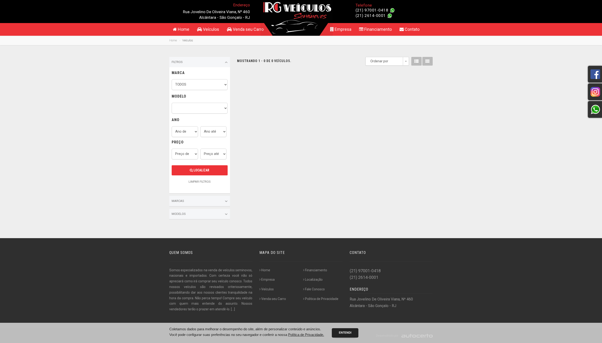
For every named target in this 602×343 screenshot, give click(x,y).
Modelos (179, 214)
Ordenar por (379, 61)
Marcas (178, 201)
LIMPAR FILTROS (200, 181)
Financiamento (377, 29)
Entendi (345, 332)
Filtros (177, 62)
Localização (314, 279)
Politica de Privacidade (321, 299)
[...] (233, 309)
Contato (412, 29)
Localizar (201, 170)
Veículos (210, 29)
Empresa (342, 29)
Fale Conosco (315, 289)
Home (183, 29)
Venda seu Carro (248, 29)
